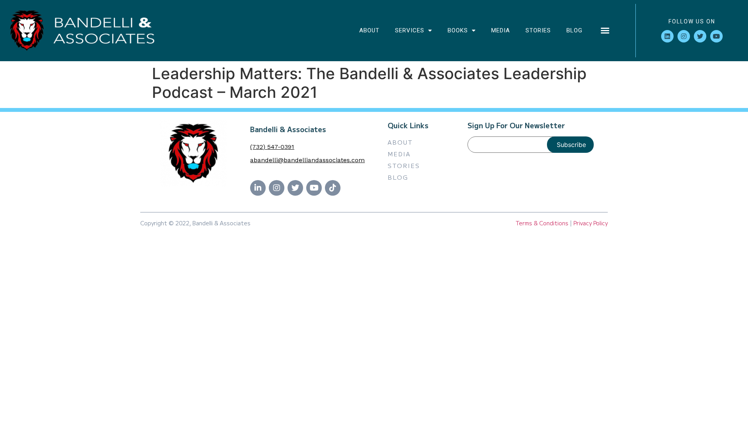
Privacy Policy (590, 223)
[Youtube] (716, 36)
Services (409, 30)
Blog (574, 30)
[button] (605, 30)
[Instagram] (683, 36)
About (369, 30)
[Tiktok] (332, 188)
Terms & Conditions (541, 223)
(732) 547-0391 (272, 146)
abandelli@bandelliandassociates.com (307, 160)
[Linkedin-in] (258, 188)
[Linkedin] (667, 36)
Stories (538, 30)
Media (500, 30)
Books (458, 30)
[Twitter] (700, 36)
